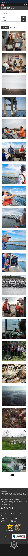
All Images (4, 23)
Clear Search (5, 27)
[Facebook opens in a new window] (2, 508)
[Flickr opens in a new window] (12, 508)
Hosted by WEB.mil (5, 536)
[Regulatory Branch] (14, 418)
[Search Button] (24, 5)
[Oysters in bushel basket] (14, 373)
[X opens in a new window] (7, 508)
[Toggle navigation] (26, 5)
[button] (6, 2)
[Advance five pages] (21, 475)
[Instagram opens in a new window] (4, 508)
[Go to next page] (19, 475)
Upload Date (13, 23)
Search (23, 17)
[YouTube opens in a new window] (9, 508)
